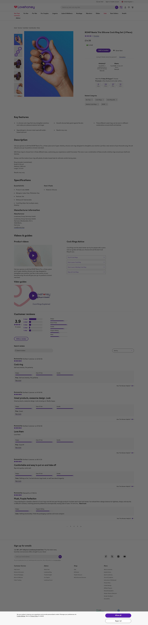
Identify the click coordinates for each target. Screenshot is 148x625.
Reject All (118, 621)
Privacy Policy (34, 616)
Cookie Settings (21, 616)
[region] (74, 618)
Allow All (118, 615)
